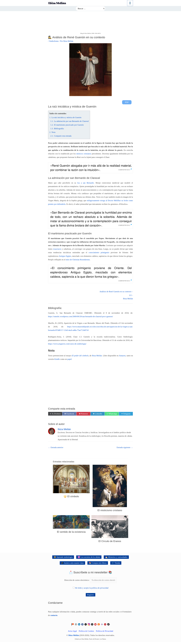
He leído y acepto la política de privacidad (91, 588)
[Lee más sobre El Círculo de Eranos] (109, 526)
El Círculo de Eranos (109, 541)
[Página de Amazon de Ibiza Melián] (76, 624)
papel (69, 359)
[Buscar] (104, 8)
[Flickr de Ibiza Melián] (102, 624)
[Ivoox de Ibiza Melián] (98, 624)
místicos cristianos (83, 154)
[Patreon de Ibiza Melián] (72, 624)
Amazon (122, 356)
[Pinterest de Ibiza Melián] (105, 624)
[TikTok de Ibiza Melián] (108, 624)
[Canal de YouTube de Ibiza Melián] (95, 624)
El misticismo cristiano (109, 510)
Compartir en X (124, 170)
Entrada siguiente (125, 447)
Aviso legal (72, 631)
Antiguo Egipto (65, 256)
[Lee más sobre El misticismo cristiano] (110, 486)
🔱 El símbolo (71, 496)
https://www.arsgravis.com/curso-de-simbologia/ (67, 344)
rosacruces (57, 249)
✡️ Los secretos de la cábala (89, 557)
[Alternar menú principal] (130, 3)
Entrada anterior (55, 447)
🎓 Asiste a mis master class (72, 563)
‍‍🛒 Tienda (116, 563)
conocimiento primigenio (99, 252)
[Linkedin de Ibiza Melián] (79, 624)
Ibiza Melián (97, 356)
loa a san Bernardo (85, 183)
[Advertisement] (90, 22)
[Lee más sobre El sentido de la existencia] (71, 522)
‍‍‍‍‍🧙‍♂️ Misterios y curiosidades (116, 557)
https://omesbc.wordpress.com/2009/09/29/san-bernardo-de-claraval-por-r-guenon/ (80, 316)
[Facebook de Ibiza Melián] (82, 624)
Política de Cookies (86, 631)
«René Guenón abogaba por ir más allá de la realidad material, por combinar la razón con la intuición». (91, 167)
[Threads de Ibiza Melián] (92, 624)
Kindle (57, 359)
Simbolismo (54, 41)
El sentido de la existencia (71, 531)
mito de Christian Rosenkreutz (78, 260)
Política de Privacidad (104, 631)
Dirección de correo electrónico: (77, 580)
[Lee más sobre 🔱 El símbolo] (71, 479)
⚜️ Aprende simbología (63, 557)
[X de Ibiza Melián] (85, 624)
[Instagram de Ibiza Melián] (89, 624)
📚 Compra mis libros (98, 563)
